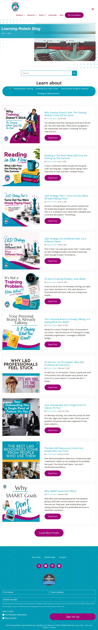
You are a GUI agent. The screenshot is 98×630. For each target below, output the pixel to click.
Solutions (19, 15)
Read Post (54, 137)
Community (52, 15)
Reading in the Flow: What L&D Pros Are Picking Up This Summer (66, 157)
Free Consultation (74, 15)
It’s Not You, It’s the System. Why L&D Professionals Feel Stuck (64, 363)
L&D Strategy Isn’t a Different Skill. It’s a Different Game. (65, 240)
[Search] (74, 73)
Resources (31, 15)
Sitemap (53, 627)
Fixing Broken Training (23, 88)
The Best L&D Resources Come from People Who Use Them (64, 449)
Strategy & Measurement (49, 93)
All (10, 88)
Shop (61, 15)
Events (41, 15)
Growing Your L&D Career (47, 88)
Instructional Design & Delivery (74, 88)
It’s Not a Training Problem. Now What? (65, 278)
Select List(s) (7, 611)
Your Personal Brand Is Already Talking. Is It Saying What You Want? (67, 321)
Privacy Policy (79, 625)
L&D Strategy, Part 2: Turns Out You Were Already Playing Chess (66, 197)
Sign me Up (72, 616)
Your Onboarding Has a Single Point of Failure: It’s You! (65, 406)
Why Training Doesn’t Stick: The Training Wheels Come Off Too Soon (66, 114)
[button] (92, 9)
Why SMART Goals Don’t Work (60, 491)
